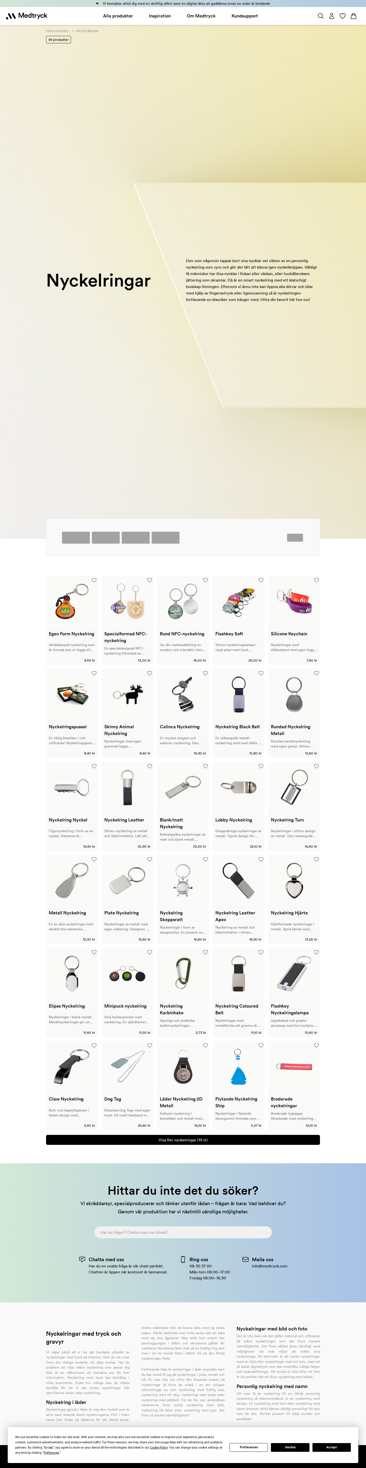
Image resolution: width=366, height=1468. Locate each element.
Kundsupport (245, 16)
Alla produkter (118, 16)
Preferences (249, 1447)
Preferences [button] (51, 1453)
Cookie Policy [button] (159, 1447)
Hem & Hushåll (58, 31)
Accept (331, 1447)
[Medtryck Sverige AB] (26, 16)
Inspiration (160, 16)
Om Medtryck (201, 16)
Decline (290, 1447)
